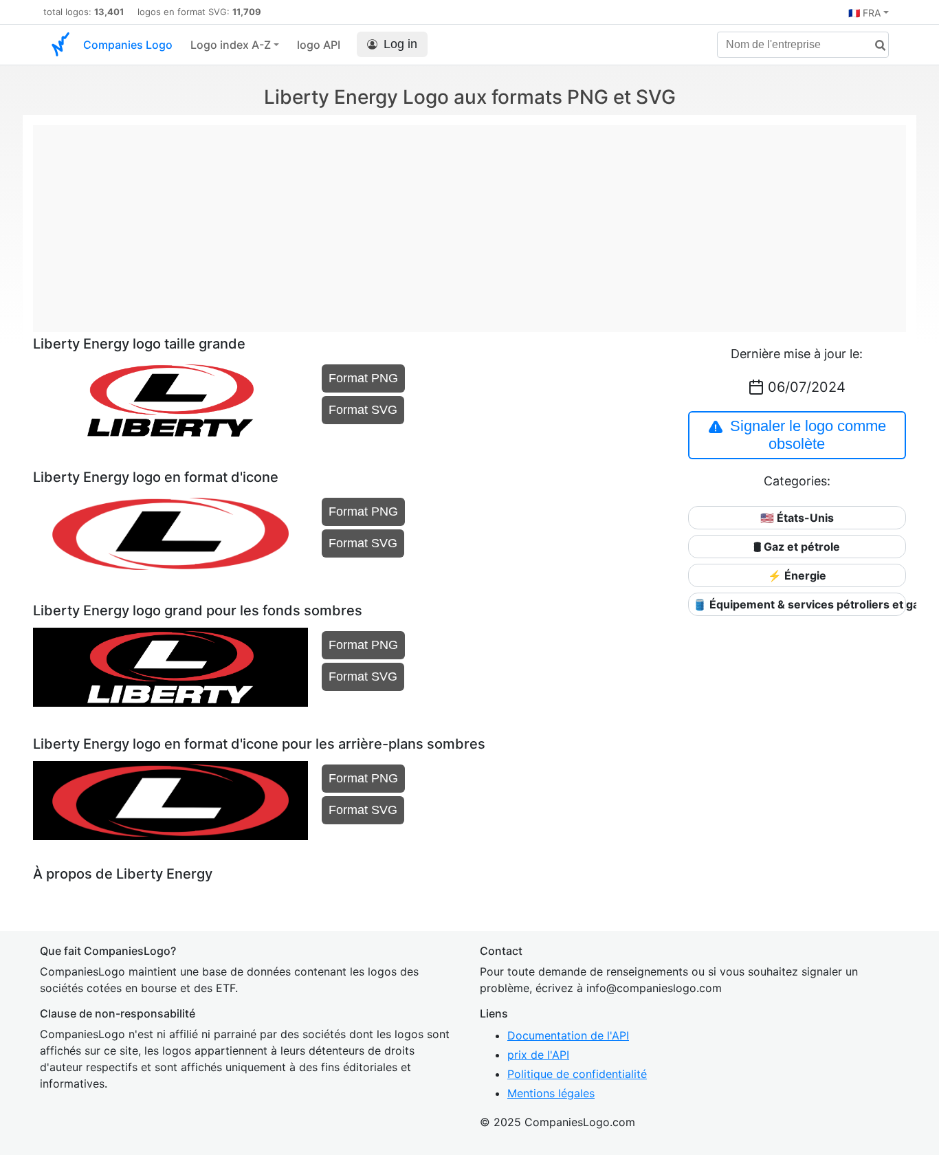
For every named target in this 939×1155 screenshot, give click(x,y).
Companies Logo (128, 45)
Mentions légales (551, 1093)
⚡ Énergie (797, 575)
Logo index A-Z (230, 45)
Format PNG (363, 378)
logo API (318, 45)
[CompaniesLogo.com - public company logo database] (60, 44)
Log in (400, 44)
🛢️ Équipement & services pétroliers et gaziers (799, 604)
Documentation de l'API (568, 1035)
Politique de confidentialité (577, 1074)
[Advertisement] (469, 221)
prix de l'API (538, 1055)
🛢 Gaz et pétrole (796, 546)
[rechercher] (875, 45)
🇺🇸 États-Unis (797, 518)
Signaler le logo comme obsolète (808, 434)
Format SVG (363, 410)
